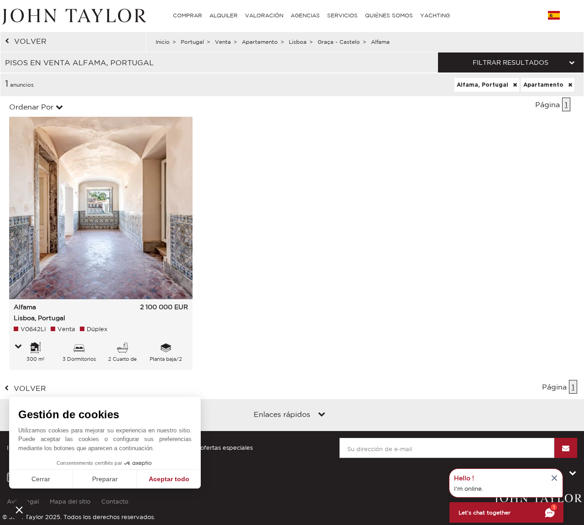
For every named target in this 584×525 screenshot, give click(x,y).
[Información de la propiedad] (18, 347)
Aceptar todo (169, 479)
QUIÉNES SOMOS (389, 15)
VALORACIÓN (264, 15)
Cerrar (40, 479)
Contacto (114, 501)
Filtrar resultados (510, 62)
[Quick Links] (322, 415)
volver (30, 41)
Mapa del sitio (70, 501)
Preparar (105, 479)
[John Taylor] (73, 15)
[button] (19, 509)
